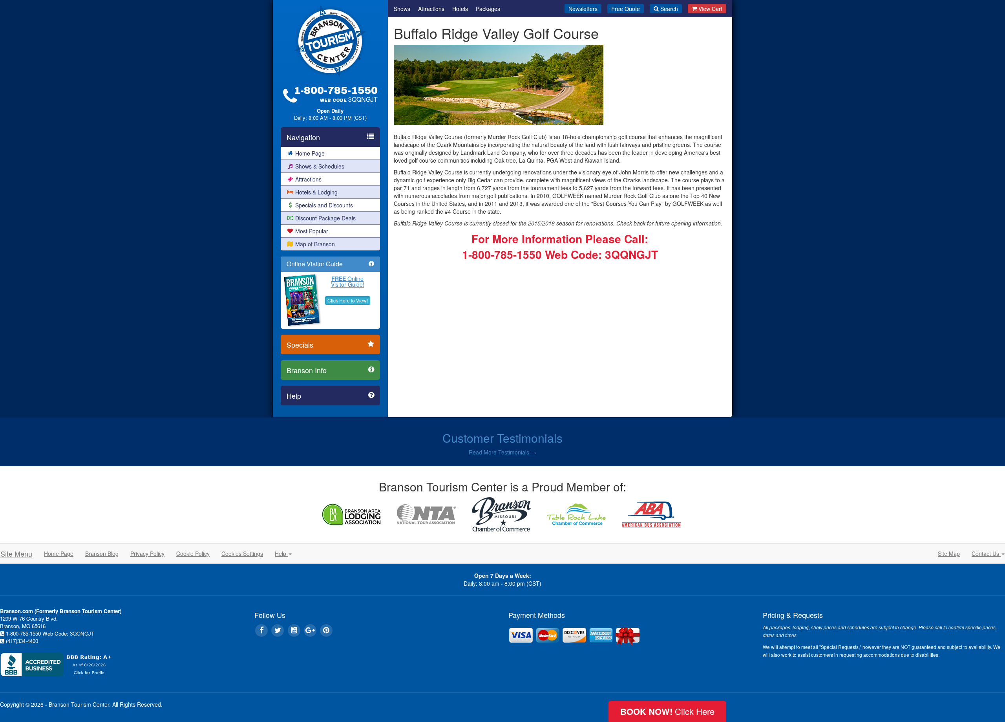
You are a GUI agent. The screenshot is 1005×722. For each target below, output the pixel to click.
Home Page (310, 153)
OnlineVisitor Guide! (347, 281)
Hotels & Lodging (316, 192)
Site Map (949, 553)
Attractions (308, 179)
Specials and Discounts (324, 205)
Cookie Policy (193, 553)
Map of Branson (315, 244)
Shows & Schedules (319, 166)
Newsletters (583, 9)
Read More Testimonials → (502, 452)
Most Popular (311, 231)
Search (669, 9)
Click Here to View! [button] (347, 300)
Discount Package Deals (325, 218)
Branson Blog (102, 553)
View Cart (710, 9)
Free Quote (625, 9)
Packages (488, 9)
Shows (402, 9)
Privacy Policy (147, 553)
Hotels (460, 9)
